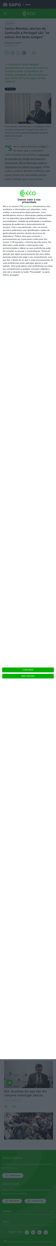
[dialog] (28, 623)
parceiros (28, 206)
